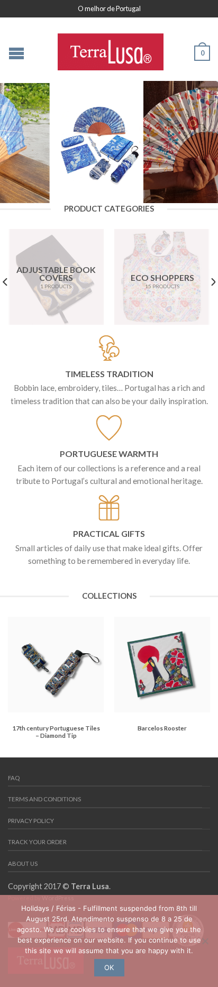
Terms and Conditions (44, 799)
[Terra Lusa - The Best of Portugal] (110, 49)
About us (23, 863)
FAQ (14, 777)
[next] (212, 282)
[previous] (6, 282)
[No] (204, 941)
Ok (109, 967)
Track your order (37, 841)
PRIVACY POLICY (31, 820)
